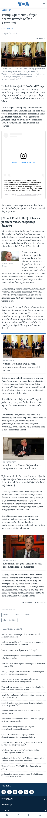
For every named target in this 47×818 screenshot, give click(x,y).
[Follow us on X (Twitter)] (9, 792)
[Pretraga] (40, 815)
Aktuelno (6, 10)
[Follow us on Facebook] (3, 792)
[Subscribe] (31, 792)
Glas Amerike (7, 29)
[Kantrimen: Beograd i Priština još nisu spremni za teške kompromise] (23, 546)
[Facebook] (7, 815)
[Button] (41, 38)
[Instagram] (18, 815)
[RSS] (26, 792)
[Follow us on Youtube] (15, 792)
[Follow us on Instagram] (20, 792)
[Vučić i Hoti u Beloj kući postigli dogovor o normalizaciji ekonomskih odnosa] (23, 346)
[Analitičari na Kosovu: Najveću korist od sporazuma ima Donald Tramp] (23, 448)
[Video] (29, 815)
